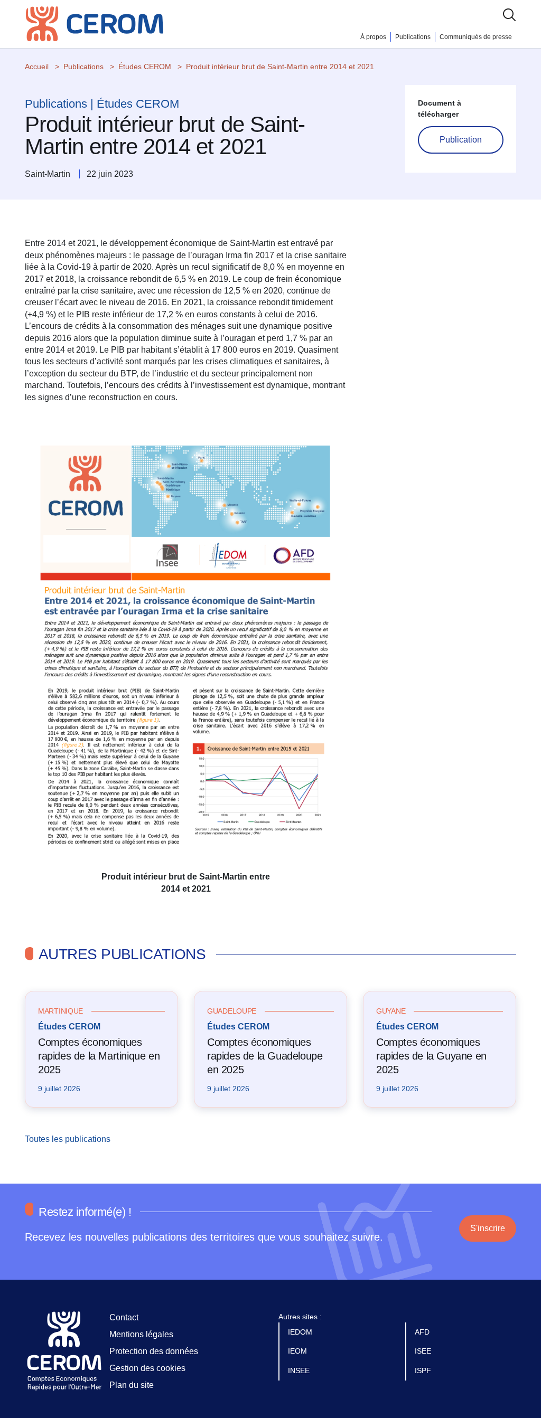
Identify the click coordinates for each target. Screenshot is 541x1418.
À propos (373, 37)
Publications (413, 37)
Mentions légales (141, 1334)
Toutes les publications (69, 1139)
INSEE (300, 1370)
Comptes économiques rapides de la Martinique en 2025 (99, 1055)
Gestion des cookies (147, 1368)
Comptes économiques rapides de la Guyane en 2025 (431, 1055)
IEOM (298, 1351)
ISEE (424, 1351)
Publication (461, 139)
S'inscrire (487, 1228)
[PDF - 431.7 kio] (186, 642)
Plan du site (131, 1385)
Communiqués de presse (476, 37)
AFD (423, 1332)
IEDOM (301, 1332)
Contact (123, 1317)
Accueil (37, 66)
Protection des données (153, 1351)
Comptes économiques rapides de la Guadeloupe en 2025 (264, 1055)
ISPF (424, 1370)
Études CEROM (144, 66)
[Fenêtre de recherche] (509, 14)
